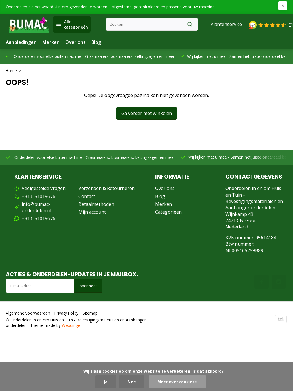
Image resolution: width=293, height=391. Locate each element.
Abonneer (88, 285)
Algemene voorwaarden (28, 313)
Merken (51, 42)
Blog (96, 42)
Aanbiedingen (21, 42)
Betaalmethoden (96, 204)
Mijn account (92, 212)
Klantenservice (226, 24)
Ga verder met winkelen (146, 113)
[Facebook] (261, 282)
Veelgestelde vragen (44, 188)
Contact (86, 196)
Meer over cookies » (177, 381)
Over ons (75, 42)
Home (11, 70)
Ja (106, 381)
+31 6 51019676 (38, 196)
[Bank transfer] (281, 319)
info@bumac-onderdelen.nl (36, 207)
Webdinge (71, 325)
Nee (132, 381)
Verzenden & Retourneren (106, 188)
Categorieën (168, 212)
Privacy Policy (66, 313)
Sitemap (90, 313)
